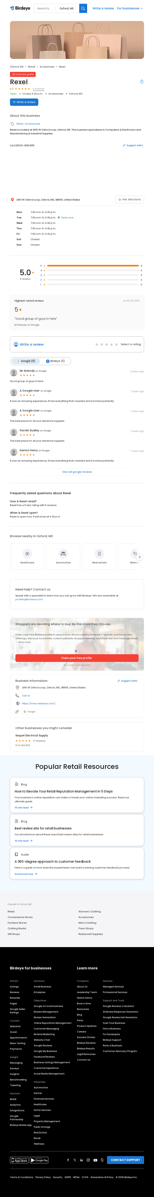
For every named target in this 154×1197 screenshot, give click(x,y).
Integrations (17, 1110)
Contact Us (83, 1059)
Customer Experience (46, 1068)
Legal (37, 1115)
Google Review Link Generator (120, 1017)
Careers (81, 1031)
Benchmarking (18, 1079)
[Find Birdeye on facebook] (68, 1160)
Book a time (84, 1003)
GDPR (68, 1177)
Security (57, 1177)
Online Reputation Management (53, 1023)
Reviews (14, 992)
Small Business (42, 986)
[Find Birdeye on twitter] (74, 1160)
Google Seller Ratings (17, 1011)
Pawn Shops (86, 928)
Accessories (47, 66)
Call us (26, 695)
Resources (83, 1009)
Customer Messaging (46, 1028)
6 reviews (38, 88)
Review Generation (45, 1017)
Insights (14, 1074)
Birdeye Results (86, 1048)
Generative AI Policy (102, 1177)
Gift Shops (14, 934)
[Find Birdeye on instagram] (88, 1160)
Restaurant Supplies (91, 934)
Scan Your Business (114, 1023)
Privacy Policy (43, 1177)
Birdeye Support (112, 1039)
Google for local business (48, 1006)
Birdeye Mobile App (21, 1125)
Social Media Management (49, 1073)
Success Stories (86, 1037)
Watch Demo (84, 997)
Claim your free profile (76, 658)
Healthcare (40, 1104)
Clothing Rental (17, 928)
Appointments (18, 1037)
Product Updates (87, 1026)
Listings (14, 986)
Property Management (47, 1121)
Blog (79, 1014)
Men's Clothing (87, 923)
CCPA (85, 1177)
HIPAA (76, 1177)
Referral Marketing (44, 1034)
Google (31, 711)
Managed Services (113, 986)
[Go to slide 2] (78, 651)
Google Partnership (16, 1117)
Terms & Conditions (21, 1177)
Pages (13, 1003)
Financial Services (44, 1098)
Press (80, 1020)
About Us (82, 986)
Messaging (16, 1062)
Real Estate (40, 1132)
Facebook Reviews (44, 1056)
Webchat (15, 1026)
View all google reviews (77, 472)
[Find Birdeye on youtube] (95, 1160)
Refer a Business (112, 1045)
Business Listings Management (52, 1062)
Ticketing (15, 1085)
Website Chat (42, 1039)
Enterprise (39, 992)
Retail (31, 66)
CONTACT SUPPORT (125, 1160)
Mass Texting (17, 1043)
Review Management (46, 1011)
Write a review (103, 8)
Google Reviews (43, 1045)
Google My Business (45, 1051)
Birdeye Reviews (86, 1042)
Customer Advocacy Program (120, 1051)
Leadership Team (87, 992)
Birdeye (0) (58, 361)
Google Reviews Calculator (118, 1006)
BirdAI (13, 1099)
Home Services (42, 1110)
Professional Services (115, 992)
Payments (16, 1048)
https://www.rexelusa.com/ (38, 703)
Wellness (39, 1143)
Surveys (14, 1068)
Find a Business (112, 1028)
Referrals (15, 997)
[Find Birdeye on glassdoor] (102, 1160)
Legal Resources (86, 1054)
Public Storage (42, 1127)
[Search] (83, 8)
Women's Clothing (90, 911)
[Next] (139, 557)
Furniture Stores (17, 923)
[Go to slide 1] (76, 651)
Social (13, 1032)
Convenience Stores (20, 917)
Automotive (41, 1087)
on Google (40, 370)
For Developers (111, 1034)
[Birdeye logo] (21, 8)
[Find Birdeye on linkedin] (81, 1160)
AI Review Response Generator (120, 1011)
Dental (38, 1093)
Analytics (15, 1104)
